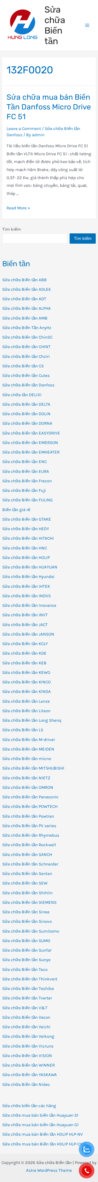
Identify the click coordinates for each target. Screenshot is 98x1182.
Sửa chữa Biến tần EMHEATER (31, 452)
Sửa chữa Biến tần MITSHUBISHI (33, 768)
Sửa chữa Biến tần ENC (24, 461)
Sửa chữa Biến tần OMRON (27, 787)
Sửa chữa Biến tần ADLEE (26, 289)
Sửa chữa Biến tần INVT (25, 614)
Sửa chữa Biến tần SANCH (27, 854)
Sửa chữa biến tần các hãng (29, 1105)
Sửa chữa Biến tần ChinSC (27, 337)
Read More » (18, 207)
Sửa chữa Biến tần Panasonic (30, 796)
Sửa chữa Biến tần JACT (25, 624)
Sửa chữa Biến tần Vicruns (28, 1046)
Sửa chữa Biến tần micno (26, 758)
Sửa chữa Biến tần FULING (27, 499)
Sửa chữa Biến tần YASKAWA (29, 1074)
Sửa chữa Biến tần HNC (24, 547)
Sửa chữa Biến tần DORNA (27, 423)
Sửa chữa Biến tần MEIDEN (28, 749)
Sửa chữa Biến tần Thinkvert (29, 978)
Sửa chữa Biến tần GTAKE (26, 519)
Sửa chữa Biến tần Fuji (24, 490)
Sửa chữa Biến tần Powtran (28, 816)
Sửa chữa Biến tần (54, 25)
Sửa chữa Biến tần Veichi (26, 1026)
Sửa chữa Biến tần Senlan (27, 873)
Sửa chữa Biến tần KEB (24, 662)
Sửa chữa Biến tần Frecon (27, 480)
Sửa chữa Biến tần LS (22, 729)
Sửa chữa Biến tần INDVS (26, 595)
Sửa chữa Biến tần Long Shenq (31, 720)
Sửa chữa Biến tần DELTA (26, 404)
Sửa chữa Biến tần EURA (25, 471)
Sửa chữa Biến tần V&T (24, 1007)
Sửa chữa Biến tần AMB (24, 318)
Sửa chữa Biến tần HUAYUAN (29, 566)
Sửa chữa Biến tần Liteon (26, 710)
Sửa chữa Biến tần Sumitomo (30, 931)
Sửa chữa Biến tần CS (23, 365)
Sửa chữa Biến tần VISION (27, 1055)
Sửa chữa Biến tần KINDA (26, 691)
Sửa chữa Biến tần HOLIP (26, 557)
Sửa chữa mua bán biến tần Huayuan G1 (40, 1124)
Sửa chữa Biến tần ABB (24, 279)
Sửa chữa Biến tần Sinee (26, 911)
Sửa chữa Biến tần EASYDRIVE (31, 432)
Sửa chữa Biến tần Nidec (26, 1084)
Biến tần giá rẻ (16, 509)
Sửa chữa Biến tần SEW (24, 882)
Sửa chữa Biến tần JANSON (28, 634)
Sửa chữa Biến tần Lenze (26, 701)
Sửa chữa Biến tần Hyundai (28, 576)
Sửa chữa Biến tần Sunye (26, 959)
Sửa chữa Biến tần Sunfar (27, 950)
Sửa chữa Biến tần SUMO (26, 940)
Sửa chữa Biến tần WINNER (28, 1065)
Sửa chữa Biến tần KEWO (26, 672)
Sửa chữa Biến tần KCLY (25, 643)
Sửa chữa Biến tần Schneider (30, 863)
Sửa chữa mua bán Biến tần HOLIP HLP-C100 (44, 1143)
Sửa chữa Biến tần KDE (24, 653)
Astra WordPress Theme (49, 1170)
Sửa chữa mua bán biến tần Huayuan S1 (40, 1115)
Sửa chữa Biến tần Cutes (26, 375)
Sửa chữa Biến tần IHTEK (26, 586)
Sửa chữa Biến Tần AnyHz (26, 327)
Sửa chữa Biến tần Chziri (26, 356)
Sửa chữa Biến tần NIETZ (26, 777)
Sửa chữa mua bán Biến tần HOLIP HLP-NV (42, 1134)
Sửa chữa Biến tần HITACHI (28, 538)
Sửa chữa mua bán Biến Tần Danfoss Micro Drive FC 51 (49, 107)
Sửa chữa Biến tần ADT (24, 298)
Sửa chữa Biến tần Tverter (27, 997)
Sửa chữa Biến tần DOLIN (26, 413)
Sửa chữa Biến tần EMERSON (30, 442)
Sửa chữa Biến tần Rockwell (29, 844)
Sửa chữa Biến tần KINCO (26, 681)
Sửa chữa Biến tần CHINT (26, 346)
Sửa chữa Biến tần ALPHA (26, 308)
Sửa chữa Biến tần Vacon (26, 1017)
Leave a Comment (24, 128)
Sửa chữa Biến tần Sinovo (27, 921)
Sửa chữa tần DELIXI (21, 394)
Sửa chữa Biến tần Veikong (28, 1036)
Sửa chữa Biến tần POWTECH (30, 806)
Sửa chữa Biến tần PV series (29, 825)
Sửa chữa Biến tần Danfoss (28, 384)
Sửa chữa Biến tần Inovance (29, 605)
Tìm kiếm (11, 229)
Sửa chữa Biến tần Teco (24, 969)
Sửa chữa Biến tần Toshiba (28, 988)
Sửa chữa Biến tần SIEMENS (29, 902)
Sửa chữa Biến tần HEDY (25, 528)
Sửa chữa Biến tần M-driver (28, 739)
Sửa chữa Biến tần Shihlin (27, 892)
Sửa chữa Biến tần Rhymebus (30, 835)
